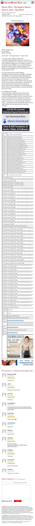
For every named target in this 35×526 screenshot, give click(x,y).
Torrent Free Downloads (13, 320)
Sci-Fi (14, 12)
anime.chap (20, 20)
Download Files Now (12, 332)
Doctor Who (9, 12)
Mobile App (19, 522)
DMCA (15, 522)
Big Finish (4, 16)
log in (17, 479)
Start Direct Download (12, 327)
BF (32, 14)
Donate (3, 522)
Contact (7, 522)
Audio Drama (28, 14)
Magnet (22, 320)
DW (13, 16)
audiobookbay (27, 521)
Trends (11, 522)
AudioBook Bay (15, 2)
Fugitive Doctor (18, 16)
